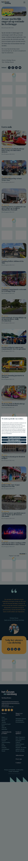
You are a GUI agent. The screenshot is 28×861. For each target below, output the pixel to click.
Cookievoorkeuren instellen (14, 442)
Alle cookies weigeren (14, 440)
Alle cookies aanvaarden (14, 437)
